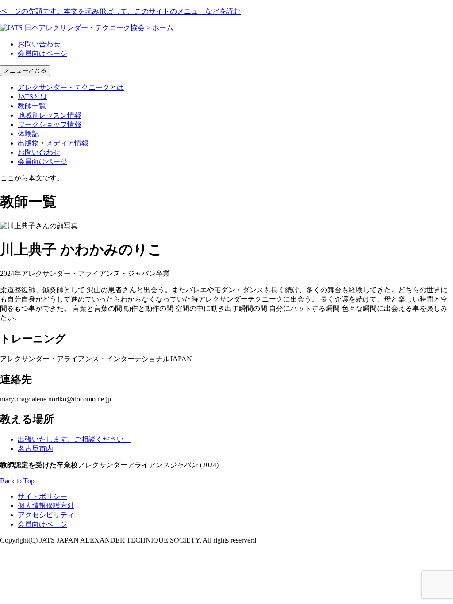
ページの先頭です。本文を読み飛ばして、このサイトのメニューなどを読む (120, 11)
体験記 (28, 134)
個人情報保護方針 (46, 505)
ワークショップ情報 (49, 124)
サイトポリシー (42, 496)
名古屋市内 (35, 448)
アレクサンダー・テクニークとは (71, 87)
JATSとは (32, 96)
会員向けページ (42, 53)
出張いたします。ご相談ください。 (74, 439)
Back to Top (17, 481)
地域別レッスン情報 (49, 115)
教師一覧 (32, 106)
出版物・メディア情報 (53, 143)
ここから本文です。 (32, 178)
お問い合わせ (39, 44)
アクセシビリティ (46, 515)
